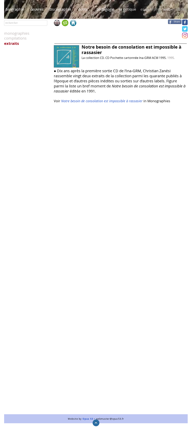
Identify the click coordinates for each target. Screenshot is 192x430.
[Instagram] (185, 35)
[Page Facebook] (185, 22)
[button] (150, 9)
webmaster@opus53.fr (110, 418)
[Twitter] (185, 29)
